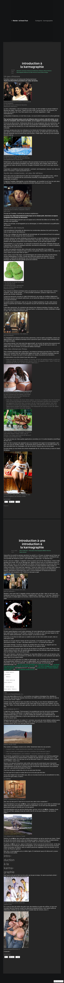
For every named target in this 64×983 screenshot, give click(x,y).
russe (39, 72)
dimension (36, 70)
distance (42, 70)
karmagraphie (20, 72)
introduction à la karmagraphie (32, 65)
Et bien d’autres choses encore (25, 669)
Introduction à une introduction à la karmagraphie (32, 544)
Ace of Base (23, 550)
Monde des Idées (29, 72)
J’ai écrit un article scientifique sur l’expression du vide (33, 664)
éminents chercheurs (22, 70)
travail (24, 552)
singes (46, 72)
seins (43, 72)
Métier (44, 550)
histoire (50, 70)
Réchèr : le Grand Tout (20, 20)
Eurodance (32, 550)
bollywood (30, 70)
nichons (35, 72)
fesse (46, 70)
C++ (28, 550)
